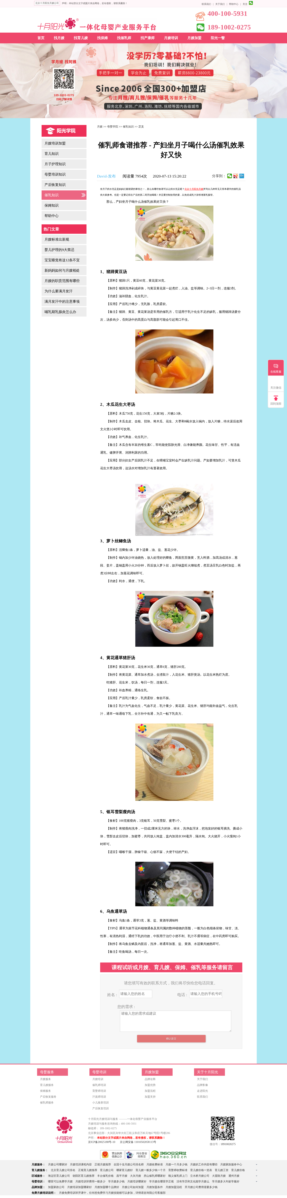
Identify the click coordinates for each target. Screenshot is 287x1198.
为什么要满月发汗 (59, 291)
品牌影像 (202, 1085)
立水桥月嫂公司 (199, 1175)
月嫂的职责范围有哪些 (62, 281)
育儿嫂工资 (221, 1170)
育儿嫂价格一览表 (201, 1170)
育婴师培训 (99, 1090)
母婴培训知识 (55, 174)
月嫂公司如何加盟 (133, 1187)
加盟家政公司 (56, 1187)
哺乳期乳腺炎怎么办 (60, 312)
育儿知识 (52, 154)
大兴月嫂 (135, 1175)
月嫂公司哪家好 (57, 1164)
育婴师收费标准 (177, 1170)
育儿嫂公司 (107, 1170)
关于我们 (220, 4)
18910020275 (228, 1144)
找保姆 (102, 38)
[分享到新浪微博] (235, 176)
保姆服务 (45, 1090)
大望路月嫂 (219, 1175)
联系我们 (206, 4)
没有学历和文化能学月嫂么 (192, 1181)
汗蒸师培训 (99, 1096)
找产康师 (148, 38)
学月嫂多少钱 (116, 1181)
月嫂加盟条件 (154, 1187)
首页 (41, 38)
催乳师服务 (47, 1102)
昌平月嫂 (121, 1175)
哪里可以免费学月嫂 (60, 1181)
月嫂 (99, 126)
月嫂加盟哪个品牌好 (106, 1187)
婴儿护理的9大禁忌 (59, 250)
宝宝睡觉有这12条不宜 (62, 260)
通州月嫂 (233, 1175)
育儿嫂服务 (47, 1085)
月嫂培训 (171, 38)
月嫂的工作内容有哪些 (203, 1164)
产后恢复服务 (48, 1096)
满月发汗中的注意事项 (62, 301)
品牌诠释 (150, 1079)
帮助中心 (233, 4)
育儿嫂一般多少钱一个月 (150, 1170)
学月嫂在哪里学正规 (161, 1181)
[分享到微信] (229, 176)
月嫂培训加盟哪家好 (79, 1187)
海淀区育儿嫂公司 (59, 1175)
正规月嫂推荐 (102, 1164)
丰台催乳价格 (105, 1175)
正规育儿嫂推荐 (87, 1170)
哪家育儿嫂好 (124, 1170)
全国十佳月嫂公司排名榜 (129, 1164)
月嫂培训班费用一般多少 (90, 1181)
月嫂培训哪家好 (136, 1181)
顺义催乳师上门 (177, 1175)
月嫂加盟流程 (174, 1187)
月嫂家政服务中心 (231, 1164)
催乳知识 (52, 195)
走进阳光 (202, 1090)
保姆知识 (52, 205)
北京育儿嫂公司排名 (63, 1170)
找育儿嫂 (81, 38)
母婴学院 (112, 126)
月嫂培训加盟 (55, 143)
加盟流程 (150, 1090)
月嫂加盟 (194, 38)
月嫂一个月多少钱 (176, 1164)
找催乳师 (124, 38)
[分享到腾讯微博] (241, 176)
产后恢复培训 (100, 1108)
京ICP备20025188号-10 (101, 1142)
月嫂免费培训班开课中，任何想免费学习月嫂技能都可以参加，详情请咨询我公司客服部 (112, 1192)
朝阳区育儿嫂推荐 (83, 1175)
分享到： (219, 176)
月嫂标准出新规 (57, 239)
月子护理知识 (55, 164)
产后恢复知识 (55, 185)
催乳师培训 (99, 1085)
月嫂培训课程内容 (81, 1164)
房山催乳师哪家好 (155, 1175)
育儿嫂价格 (238, 1170)
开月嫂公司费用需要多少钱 (201, 1187)
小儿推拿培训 (100, 1102)
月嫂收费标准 (154, 1164)
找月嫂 (59, 38)
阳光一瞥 (218, 38)
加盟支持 (150, 1096)
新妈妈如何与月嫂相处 (62, 270)
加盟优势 (150, 1085)
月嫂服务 (45, 1079)
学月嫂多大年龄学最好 (225, 1181)
